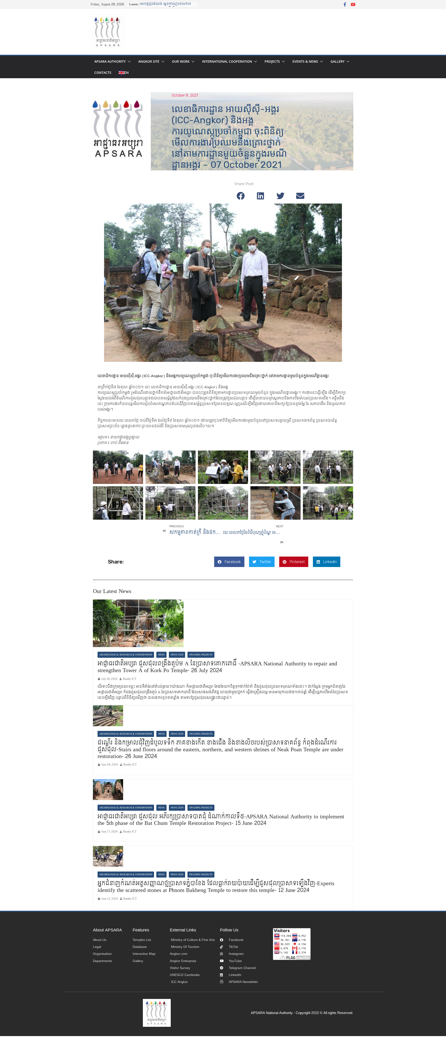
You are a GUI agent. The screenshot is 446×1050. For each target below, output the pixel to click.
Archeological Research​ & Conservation (125, 655)
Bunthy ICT (129, 679)
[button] (128, 61)
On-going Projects (201, 655)
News (161, 655)
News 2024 (177, 655)
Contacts (102, 72)
